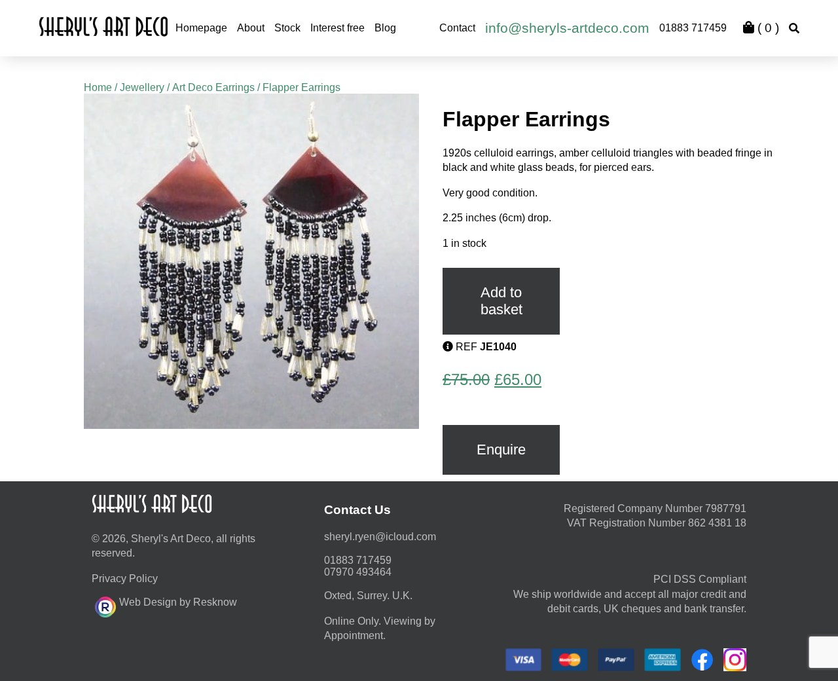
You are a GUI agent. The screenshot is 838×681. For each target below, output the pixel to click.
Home (98, 87)
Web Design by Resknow (178, 602)
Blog (385, 27)
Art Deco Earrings (213, 87)
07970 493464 (358, 572)
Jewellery (142, 87)
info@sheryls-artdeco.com (567, 27)
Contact (457, 27)
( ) (766, 28)
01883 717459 (693, 27)
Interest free (337, 27)
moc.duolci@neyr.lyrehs (380, 536)
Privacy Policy (125, 578)
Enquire (501, 449)
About (250, 27)
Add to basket (501, 301)
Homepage (201, 27)
